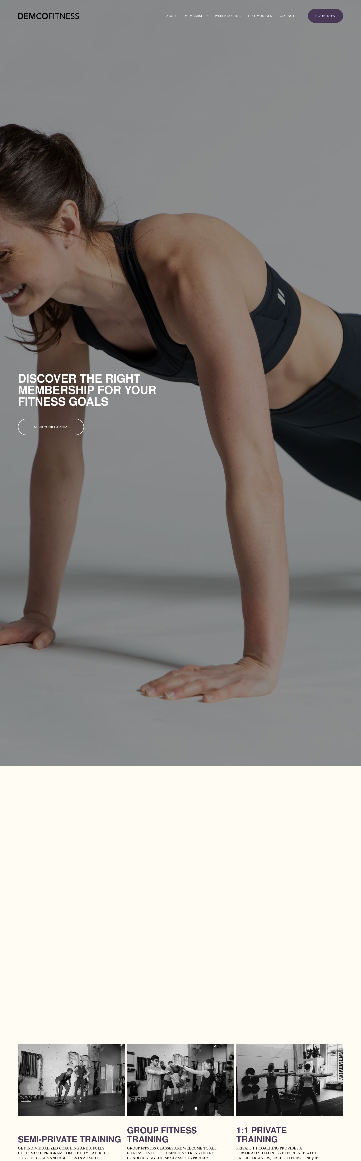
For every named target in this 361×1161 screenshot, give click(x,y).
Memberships (196, 16)
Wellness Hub (228, 16)
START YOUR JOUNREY (51, 427)
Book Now (325, 16)
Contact (286, 16)
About (172, 16)
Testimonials (259, 16)
